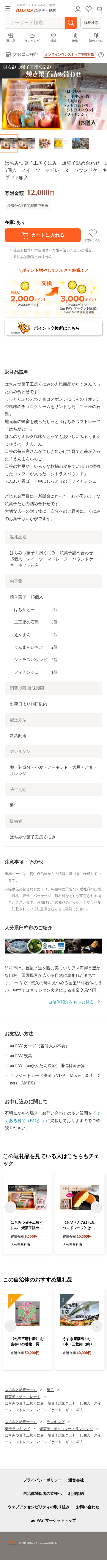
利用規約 (76, 1493)
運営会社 (76, 1480)
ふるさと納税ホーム (21, 1390)
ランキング (32, 40)
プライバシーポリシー (42, 1480)
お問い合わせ (87, 1507)
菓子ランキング (17, 1429)
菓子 (50, 1390)
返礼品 (10, 40)
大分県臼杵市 (25, 54)
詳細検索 (91, 23)
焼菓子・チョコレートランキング (66, 1429)
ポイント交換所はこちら (57, 328)
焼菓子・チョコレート (22, 1397)
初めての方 (96, 40)
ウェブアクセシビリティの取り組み (39, 1507)
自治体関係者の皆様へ (42, 1493)
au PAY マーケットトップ (53, 1520)
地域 (53, 40)
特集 (75, 40)
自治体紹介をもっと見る (71, 1002)
